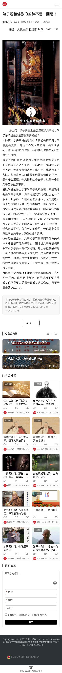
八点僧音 (45, 21)
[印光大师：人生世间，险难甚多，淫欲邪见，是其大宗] (46, 389)
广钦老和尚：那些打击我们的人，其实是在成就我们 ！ (15, 475)
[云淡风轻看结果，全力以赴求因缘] (46, 462)
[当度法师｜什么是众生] (46, 498)
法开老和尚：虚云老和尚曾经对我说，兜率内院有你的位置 (45, 548)
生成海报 (12, 333)
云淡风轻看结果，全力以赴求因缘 (45, 475)
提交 (31, 622)
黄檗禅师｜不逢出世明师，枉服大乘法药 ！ (15, 439)
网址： (10, 608)
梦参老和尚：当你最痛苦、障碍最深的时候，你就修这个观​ (15, 511)
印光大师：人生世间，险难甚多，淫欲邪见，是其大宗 (45, 402)
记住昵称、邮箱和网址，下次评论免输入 (27, 614)
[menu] (56, 4)
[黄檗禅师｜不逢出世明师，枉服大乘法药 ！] (16, 425)
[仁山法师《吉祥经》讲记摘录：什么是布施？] (16, 389)
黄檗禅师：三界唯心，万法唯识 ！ (45, 439)
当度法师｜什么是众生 (45, 510)
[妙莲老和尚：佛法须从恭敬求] (16, 535)
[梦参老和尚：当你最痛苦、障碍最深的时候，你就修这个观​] (16, 498)
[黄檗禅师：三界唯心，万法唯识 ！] (46, 425)
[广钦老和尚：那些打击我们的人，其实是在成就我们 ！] (16, 462)
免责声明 (34, 642)
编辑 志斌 (7, 21)
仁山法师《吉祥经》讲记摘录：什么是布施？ (15, 402)
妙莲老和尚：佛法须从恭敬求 (15, 548)
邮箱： (10, 600)
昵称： (10, 592)
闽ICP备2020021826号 (38, 639)
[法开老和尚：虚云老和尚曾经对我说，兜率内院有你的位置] (46, 535)
